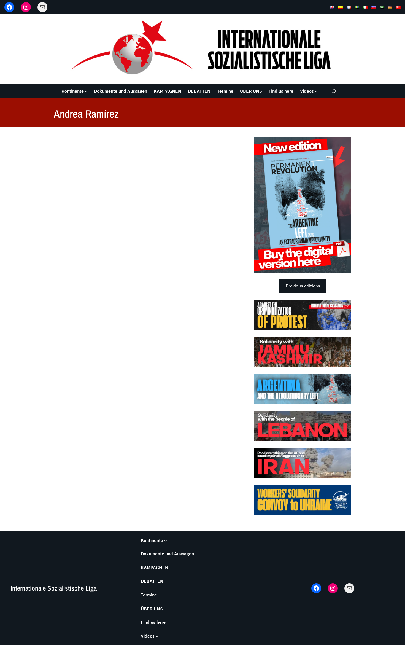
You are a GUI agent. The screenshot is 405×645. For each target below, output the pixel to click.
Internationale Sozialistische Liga (53, 588)
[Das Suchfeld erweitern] (334, 91)
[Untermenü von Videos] (316, 91)
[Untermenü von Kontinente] (86, 91)
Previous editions (303, 286)
